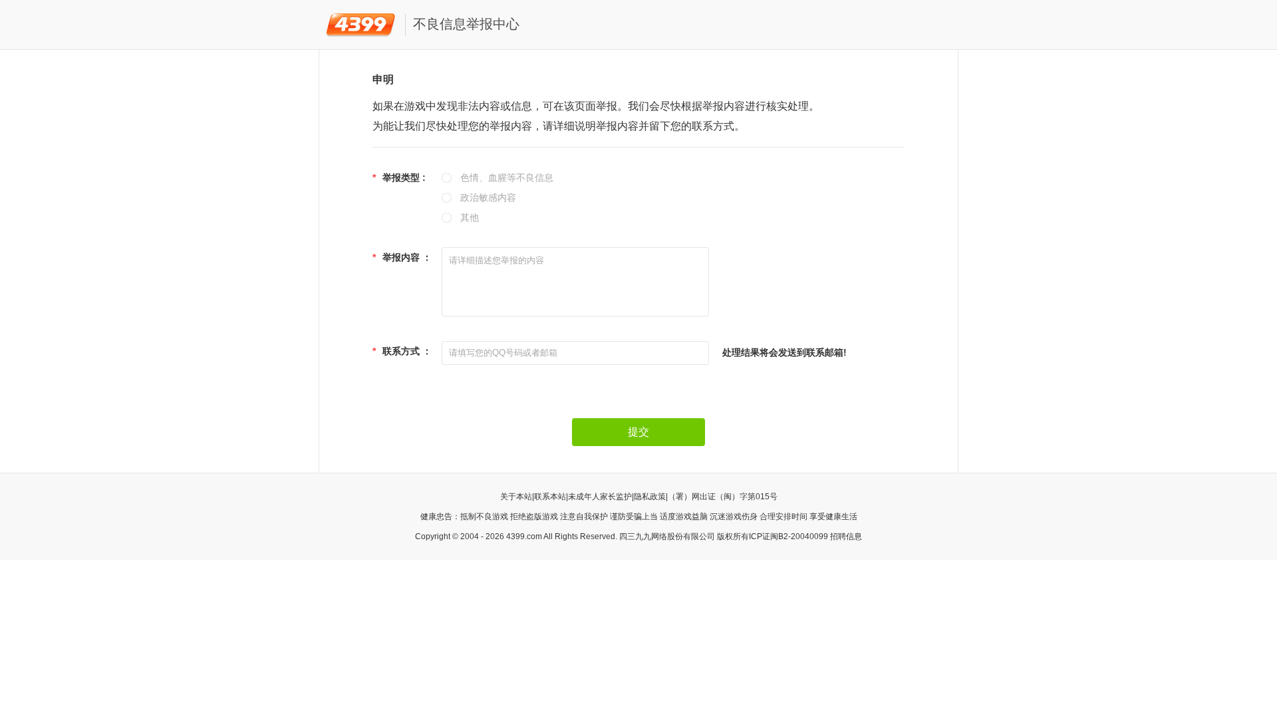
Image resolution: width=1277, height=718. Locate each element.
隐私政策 (650, 496)
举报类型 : (399, 177)
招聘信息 (846, 536)
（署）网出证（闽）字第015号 (723, 496)
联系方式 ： (402, 351)
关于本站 (516, 496)
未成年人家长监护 (600, 496)
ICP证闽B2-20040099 (788, 536)
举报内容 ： (402, 257)
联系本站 (550, 496)
